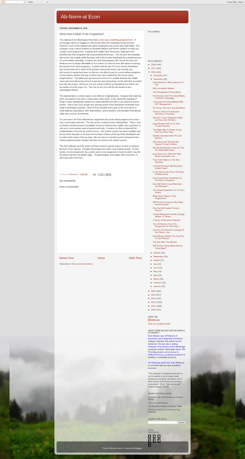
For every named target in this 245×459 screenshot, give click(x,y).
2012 (153, 302)
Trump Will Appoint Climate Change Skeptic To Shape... (169, 215)
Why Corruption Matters (163, 88)
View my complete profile (159, 324)
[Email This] (99, 174)
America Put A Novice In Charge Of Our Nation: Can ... (168, 231)
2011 (153, 306)
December (158, 75)
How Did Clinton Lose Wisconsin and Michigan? (167, 185)
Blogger (138, 448)
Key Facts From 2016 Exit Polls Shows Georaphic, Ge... (167, 155)
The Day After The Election (165, 242)
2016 (153, 72)
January (157, 286)
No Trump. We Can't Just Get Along (169, 108)
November (158, 79)
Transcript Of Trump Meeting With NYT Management (168, 103)
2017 (153, 68)
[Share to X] (104, 174)
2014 (153, 295)
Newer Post (66, 257)
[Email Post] (94, 174)
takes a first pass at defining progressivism (113, 40)
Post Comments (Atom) (82, 264)
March (156, 279)
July (155, 264)
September (158, 256)
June (155, 268)
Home (101, 257)
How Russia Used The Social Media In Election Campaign (169, 97)
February (157, 283)
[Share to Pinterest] (110, 174)
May (155, 271)
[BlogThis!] (102, 174)
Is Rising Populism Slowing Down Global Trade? (167, 167)
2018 (153, 65)
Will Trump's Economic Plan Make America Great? (168, 203)
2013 (153, 298)
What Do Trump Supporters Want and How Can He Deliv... (168, 119)
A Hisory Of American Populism (167, 220)
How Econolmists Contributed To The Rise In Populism (167, 179)
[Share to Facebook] (107, 174)
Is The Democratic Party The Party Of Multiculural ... (168, 173)
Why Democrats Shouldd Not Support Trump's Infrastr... (166, 143)
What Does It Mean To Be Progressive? (164, 197)
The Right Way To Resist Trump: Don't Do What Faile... (167, 131)
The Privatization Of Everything (167, 92)
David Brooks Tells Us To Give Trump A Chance (166, 125)
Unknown (155, 320)
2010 (153, 310)
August (156, 260)
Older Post (135, 257)
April (155, 275)
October (157, 253)
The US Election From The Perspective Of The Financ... (167, 225)
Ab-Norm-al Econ (80, 17)
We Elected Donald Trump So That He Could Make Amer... (168, 149)
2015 (153, 291)
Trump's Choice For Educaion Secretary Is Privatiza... (166, 113)
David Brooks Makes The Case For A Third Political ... (168, 237)
